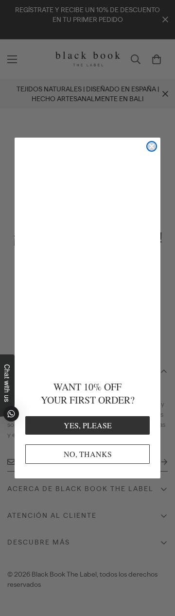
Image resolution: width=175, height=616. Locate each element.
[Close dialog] (152, 146)
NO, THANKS (88, 454)
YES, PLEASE (88, 425)
